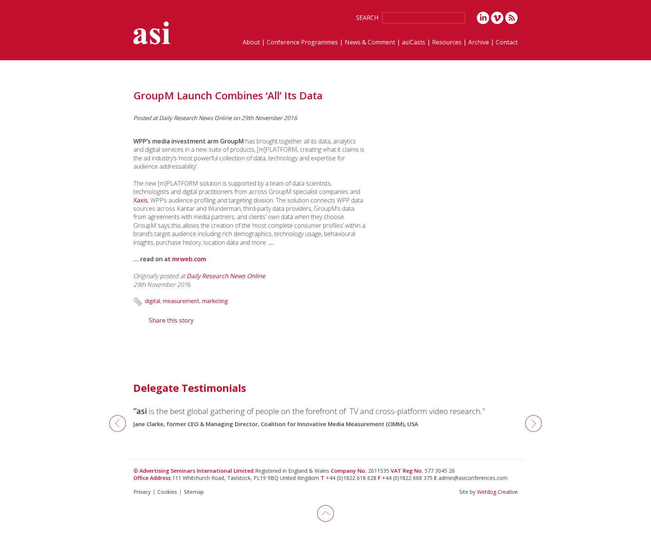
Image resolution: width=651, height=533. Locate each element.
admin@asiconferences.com (473, 477)
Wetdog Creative (497, 491)
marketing (215, 301)
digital (152, 301)
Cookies (167, 491)
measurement (181, 301)
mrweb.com (189, 259)
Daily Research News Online (225, 276)
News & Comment (370, 42)
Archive (478, 42)
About (251, 42)
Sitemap (194, 491)
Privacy (142, 491)
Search (367, 18)
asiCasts (413, 42)
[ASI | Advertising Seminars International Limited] (151, 32)
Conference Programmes (302, 42)
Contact (507, 42)
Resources (447, 42)
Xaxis (140, 200)
